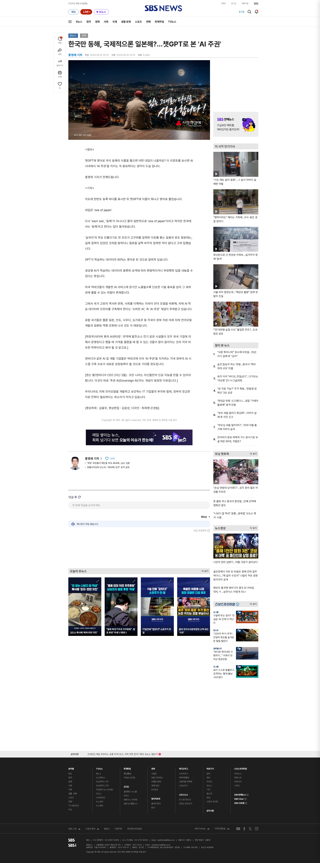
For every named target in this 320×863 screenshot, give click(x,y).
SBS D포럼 (239, 803)
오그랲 (215, 612)
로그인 (233, 3)
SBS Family (202, 829)
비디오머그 (183, 768)
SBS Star (239, 798)
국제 (114, 21)
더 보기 (204, 570)
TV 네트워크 (73, 805)
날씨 (208, 773)
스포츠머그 (183, 773)
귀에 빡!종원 (184, 777)
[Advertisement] (139, 550)
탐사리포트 (155, 798)
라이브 (209, 781)
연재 (153, 768)
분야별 (71, 768)
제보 (208, 777)
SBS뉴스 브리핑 (130, 799)
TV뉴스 (172, 21)
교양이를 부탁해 (185, 781)
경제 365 (155, 785)
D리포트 (154, 789)
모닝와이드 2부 (102, 785)
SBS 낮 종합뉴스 (131, 803)
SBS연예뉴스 (240, 794)
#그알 (241, 11)
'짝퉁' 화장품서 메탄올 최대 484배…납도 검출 (108, 463)
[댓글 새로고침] (79, 497)
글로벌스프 (217, 648)
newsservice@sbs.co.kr (160, 845)
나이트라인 (100, 797)
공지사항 (210, 811)
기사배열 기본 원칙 (190, 847)
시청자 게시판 (212, 801)
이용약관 (118, 829)
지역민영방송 (222, 829)
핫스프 (215, 630)
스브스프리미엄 (240, 768)
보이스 (126, 795)
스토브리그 (183, 785)
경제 (97, 21)
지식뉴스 (237, 773)
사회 (106, 21)
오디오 (126, 786)
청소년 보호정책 (207, 847)
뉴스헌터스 (100, 777)
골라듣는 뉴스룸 (130, 791)
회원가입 (245, 3)
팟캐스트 (237, 777)
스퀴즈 (237, 785)
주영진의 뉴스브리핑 (104, 789)
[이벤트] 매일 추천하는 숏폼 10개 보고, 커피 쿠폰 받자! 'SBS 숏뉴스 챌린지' (123, 754)
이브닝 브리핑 (129, 777)
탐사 (153, 807)
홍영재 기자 (92, 458)
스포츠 (138, 21)
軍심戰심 (128, 773)
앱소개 (209, 793)
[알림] (256, 11)
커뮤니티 (237, 781)
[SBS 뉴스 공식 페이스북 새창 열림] (244, 829)
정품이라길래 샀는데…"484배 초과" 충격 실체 (108, 467)
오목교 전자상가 (185, 803)
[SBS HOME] (256, 3)
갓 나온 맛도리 (185, 799)
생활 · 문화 (72, 793)
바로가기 (210, 768)
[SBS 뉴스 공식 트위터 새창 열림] (250, 829)
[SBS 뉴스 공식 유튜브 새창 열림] (238, 829)
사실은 (154, 773)
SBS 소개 (74, 829)
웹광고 (107, 829)
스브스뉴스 (183, 794)
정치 (88, 21)
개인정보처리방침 (134, 829)
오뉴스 (99, 793)
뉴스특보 (99, 805)
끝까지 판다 (156, 803)
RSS (208, 797)
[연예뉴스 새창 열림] (235, 124)
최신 (70, 773)
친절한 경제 (156, 781)
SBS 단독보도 (157, 777)
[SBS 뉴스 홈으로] (163, 8)
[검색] (249, 11)
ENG (224, 3)
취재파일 (159, 21)
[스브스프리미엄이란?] (238, 604)
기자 (208, 789)
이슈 (70, 809)
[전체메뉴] (70, 22)
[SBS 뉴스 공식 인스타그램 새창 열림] (256, 829)
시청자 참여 (92, 829)
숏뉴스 (209, 785)
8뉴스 (79, 21)
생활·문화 (126, 21)
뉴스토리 (99, 801)
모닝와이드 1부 (102, 781)
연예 (148, 21)
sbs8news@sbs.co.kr (166, 840)
